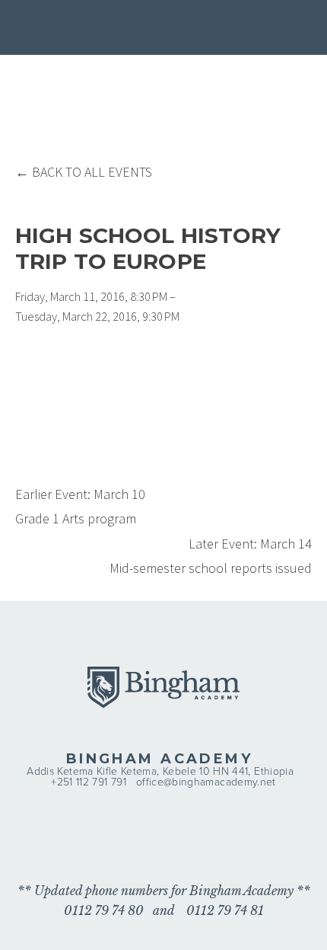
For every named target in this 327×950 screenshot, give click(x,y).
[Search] (113, 29)
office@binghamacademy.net (206, 781)
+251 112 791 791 (88, 781)
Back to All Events (92, 172)
